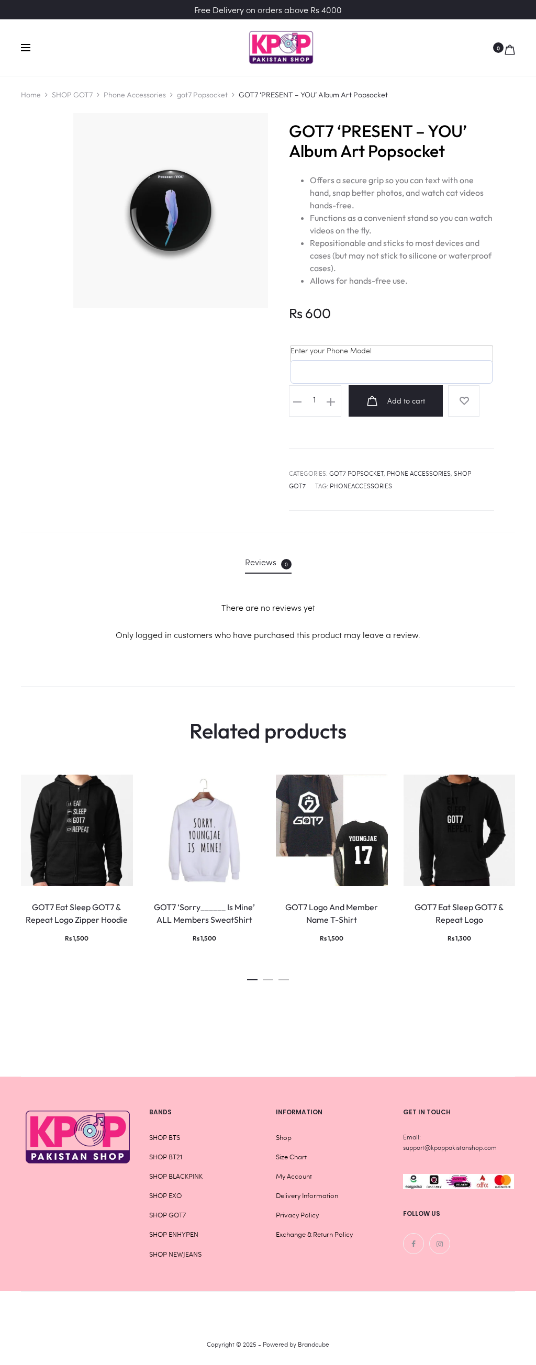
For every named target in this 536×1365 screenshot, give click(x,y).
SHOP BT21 (165, 1156)
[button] (252, 977)
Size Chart (291, 1156)
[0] (510, 47)
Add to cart (405, 401)
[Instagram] (439, 1243)
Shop (284, 1137)
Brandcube (313, 1344)
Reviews (266, 562)
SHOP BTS (164, 1137)
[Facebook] (413, 1243)
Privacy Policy (297, 1214)
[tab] (268, 562)
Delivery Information (307, 1195)
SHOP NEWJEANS (175, 1254)
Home (31, 94)
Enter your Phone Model (331, 350)
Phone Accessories (135, 94)
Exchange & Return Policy (314, 1234)
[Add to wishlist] (463, 401)
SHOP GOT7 (72, 94)
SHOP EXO (165, 1195)
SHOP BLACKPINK (176, 1176)
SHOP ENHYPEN (173, 1234)
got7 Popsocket (202, 94)
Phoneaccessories (361, 486)
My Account (294, 1176)
